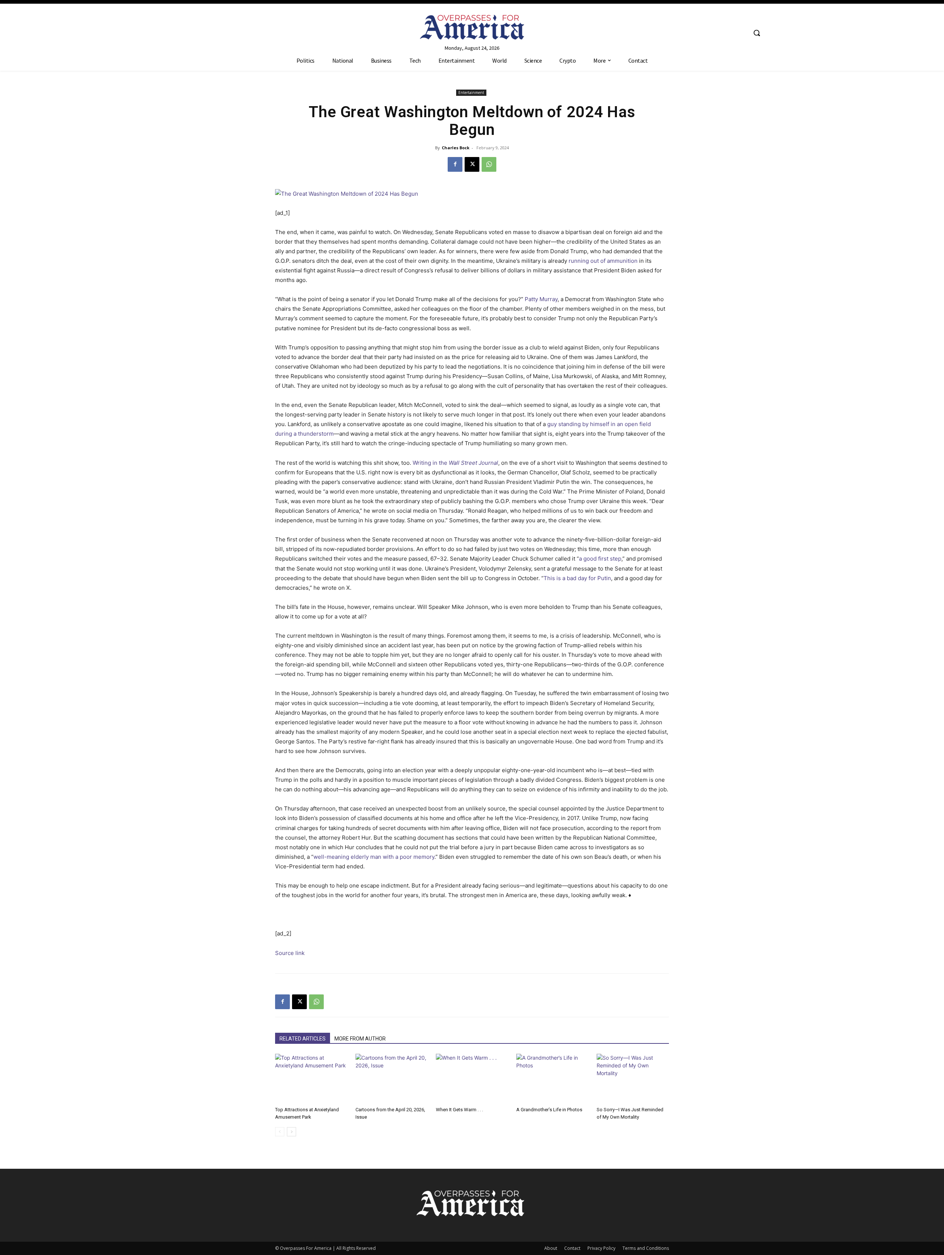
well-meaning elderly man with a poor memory (373, 856)
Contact (572, 1248)
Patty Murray (541, 299)
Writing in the (455, 462)
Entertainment (471, 92)
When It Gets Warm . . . (459, 1109)
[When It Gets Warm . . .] (472, 1079)
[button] (757, 33)
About (550, 1248)
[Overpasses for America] (471, 27)
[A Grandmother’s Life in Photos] (552, 1079)
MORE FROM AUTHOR (360, 1039)
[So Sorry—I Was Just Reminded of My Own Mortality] (633, 1079)
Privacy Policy (601, 1248)
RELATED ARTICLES (303, 1039)
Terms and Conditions (645, 1248)
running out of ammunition (603, 260)
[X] (472, 164)
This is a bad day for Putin (577, 578)
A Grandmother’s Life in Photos (549, 1109)
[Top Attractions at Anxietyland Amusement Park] (311, 1079)
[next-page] (291, 1131)
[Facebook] (455, 164)
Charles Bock (455, 147)
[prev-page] (279, 1131)
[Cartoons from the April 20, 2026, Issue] (391, 1079)
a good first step (600, 558)
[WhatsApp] (489, 164)
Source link (290, 952)
